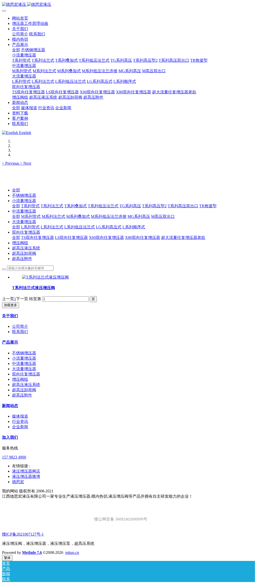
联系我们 (20, 332)
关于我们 (10, 316)
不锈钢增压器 (24, 195)
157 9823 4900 (14, 457)
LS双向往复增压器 (71, 237)
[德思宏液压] (128, 4)
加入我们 (10, 437)
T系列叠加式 (75, 206)
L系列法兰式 (52, 227)
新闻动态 (10, 406)
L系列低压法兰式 (79, 227)
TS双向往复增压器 (37, 237)
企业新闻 (20, 427)
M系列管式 (31, 216)
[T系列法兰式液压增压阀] (45, 277)
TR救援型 (208, 206)
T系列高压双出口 (183, 206)
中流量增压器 (24, 211)
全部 (16, 50)
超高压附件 (22, 258)
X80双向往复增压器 (142, 237)
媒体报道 (20, 416)
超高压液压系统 (26, 248)
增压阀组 (20, 243)
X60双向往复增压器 (106, 237)
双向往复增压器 (26, 232)
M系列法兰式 (53, 216)
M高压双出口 (163, 216)
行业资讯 (20, 421)
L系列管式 (30, 227)
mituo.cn (72, 552)
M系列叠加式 (78, 216)
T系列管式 (30, 206)
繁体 (7, 558)
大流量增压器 (24, 222)
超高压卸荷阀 (24, 253)
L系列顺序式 (133, 227)
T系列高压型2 (154, 206)
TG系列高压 (130, 206)
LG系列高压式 (108, 227)
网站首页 (20, 18)
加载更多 (10, 305)
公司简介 (20, 326)
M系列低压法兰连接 (108, 216)
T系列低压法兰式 (103, 206)
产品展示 (10, 342)
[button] (11, 163)
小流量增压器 (24, 201)
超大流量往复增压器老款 (183, 237)
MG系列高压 (138, 216)
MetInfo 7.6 (32, 552)
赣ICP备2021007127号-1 (23, 534)
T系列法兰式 (52, 206)
